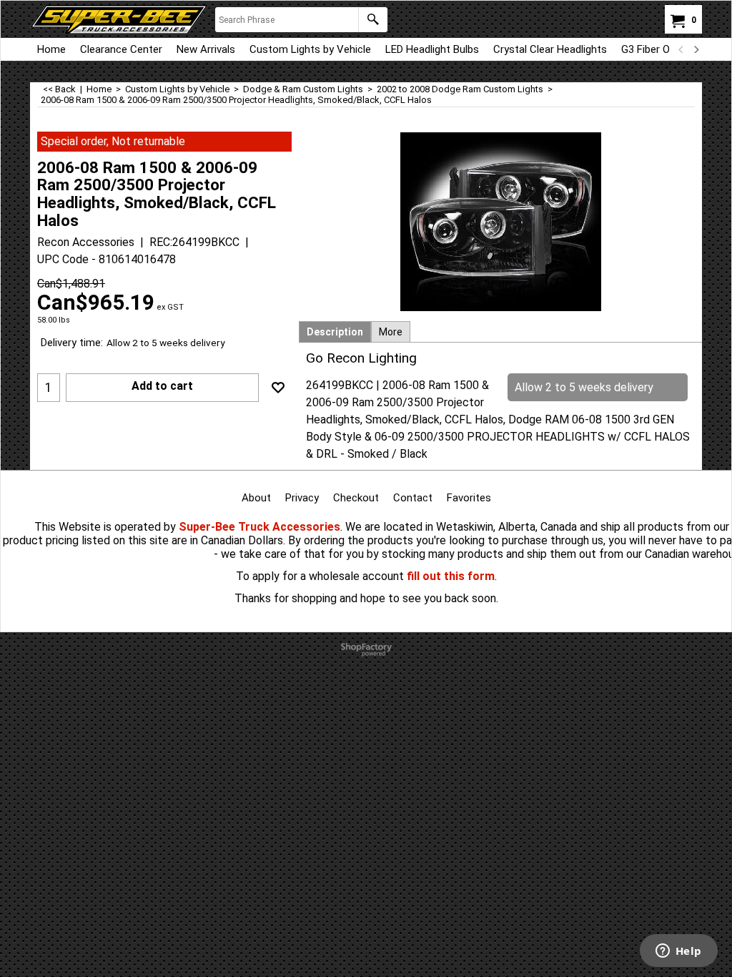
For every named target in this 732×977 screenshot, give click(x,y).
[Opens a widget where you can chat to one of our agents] (678, 952)
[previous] (681, 49)
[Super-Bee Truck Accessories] (119, 19)
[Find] (372, 19)
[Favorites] (278, 387)
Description (335, 332)
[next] (695, 49)
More (390, 332)
